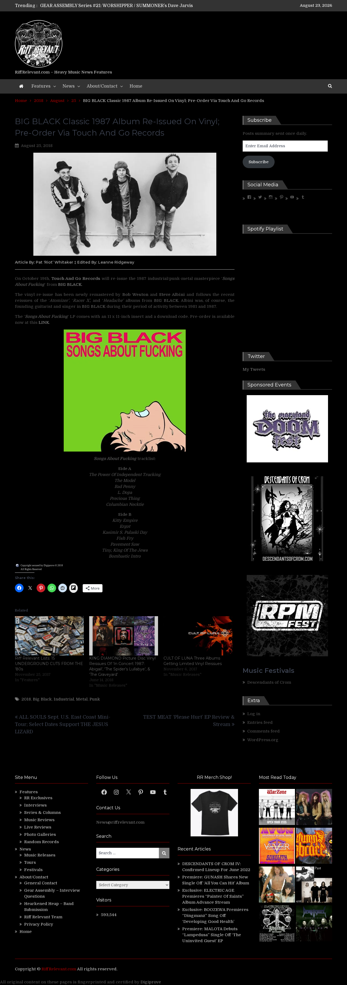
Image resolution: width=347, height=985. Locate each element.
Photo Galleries (40, 834)
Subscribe (259, 161)
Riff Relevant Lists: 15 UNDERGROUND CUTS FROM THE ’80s (49, 663)
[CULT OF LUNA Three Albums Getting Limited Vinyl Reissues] (197, 635)
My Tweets (254, 369)
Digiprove (150, 982)
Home (136, 86)
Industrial (64, 699)
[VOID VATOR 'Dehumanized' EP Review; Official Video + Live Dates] (277, 846)
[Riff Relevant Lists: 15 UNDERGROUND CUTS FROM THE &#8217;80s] (49, 635)
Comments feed (263, 731)
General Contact (40, 883)
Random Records (41, 841)
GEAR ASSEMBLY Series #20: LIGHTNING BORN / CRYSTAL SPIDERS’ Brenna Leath (129, 5)
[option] (122, 6)
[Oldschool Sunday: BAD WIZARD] (277, 885)
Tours (30, 862)
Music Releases (39, 855)
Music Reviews (39, 819)
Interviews (35, 805)
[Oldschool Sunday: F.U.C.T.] (314, 885)
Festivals (33, 869)
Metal (82, 699)
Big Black (42, 699)
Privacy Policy (38, 924)
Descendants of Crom (269, 682)
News (69, 86)
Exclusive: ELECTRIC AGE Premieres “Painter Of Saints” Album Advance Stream (213, 896)
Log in (253, 713)
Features (40, 86)
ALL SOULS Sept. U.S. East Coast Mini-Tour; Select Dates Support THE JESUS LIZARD (62, 724)
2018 (26, 699)
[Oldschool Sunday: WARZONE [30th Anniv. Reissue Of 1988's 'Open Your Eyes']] (277, 808)
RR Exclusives (38, 797)
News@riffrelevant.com (120, 822)
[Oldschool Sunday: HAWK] (314, 808)
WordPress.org (262, 739)
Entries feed (260, 722)
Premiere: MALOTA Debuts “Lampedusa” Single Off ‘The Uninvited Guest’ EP (211, 934)
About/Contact (102, 86)
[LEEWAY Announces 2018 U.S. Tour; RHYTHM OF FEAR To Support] (277, 924)
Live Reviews (37, 827)
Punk (94, 699)
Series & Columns (42, 812)
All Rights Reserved (31, 569)
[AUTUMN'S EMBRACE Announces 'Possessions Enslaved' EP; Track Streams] (314, 846)
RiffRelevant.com (58, 969)
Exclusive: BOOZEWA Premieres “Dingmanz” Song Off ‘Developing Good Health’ (215, 915)
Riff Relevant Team (43, 916)
